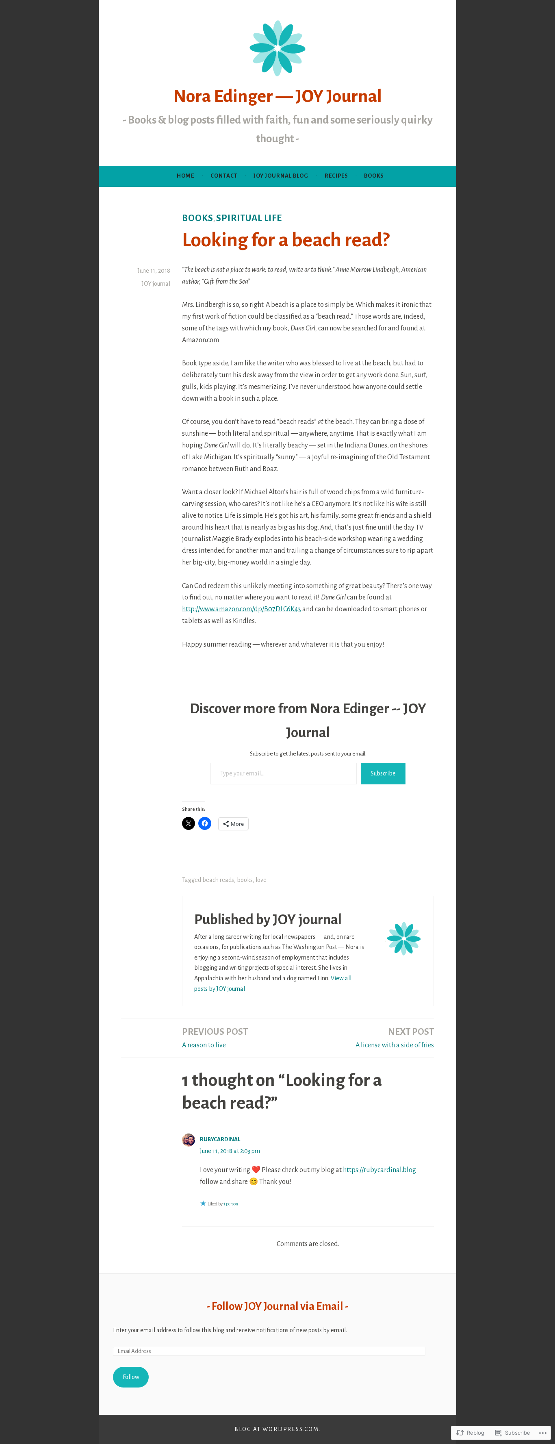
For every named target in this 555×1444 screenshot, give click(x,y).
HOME (185, 176)
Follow (131, 1377)
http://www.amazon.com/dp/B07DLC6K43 (241, 609)
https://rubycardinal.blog (379, 1170)
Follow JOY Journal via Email (277, 1306)
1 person (230, 1203)
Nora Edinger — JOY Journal (277, 96)
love (261, 880)
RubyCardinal (220, 1139)
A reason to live (215, 1038)
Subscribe (383, 773)
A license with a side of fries (395, 1038)
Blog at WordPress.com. (277, 1429)
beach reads (218, 880)
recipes (336, 176)
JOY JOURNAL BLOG (281, 176)
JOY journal (156, 283)
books (197, 218)
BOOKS (374, 176)
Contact (224, 176)
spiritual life (249, 218)
